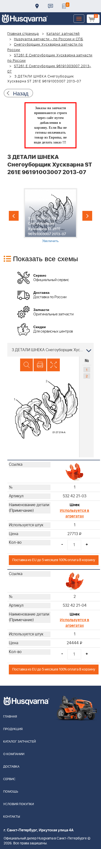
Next (87, 216)
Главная (10, 716)
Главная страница (23, 33)
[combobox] (50, 350)
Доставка (37, 6)
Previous (14, 216)
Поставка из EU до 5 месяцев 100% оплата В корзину (53, 560)
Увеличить (50, 240)
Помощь (10, 791)
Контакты (50, 6)
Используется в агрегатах (74, 513)
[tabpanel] (50, 215)
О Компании (13, 754)
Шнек (75, 505)
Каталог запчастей (63, 33)
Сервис (9, 779)
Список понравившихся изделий (64, 6)
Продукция (13, 729)
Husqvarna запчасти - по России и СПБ (48, 39)
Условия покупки (18, 804)
